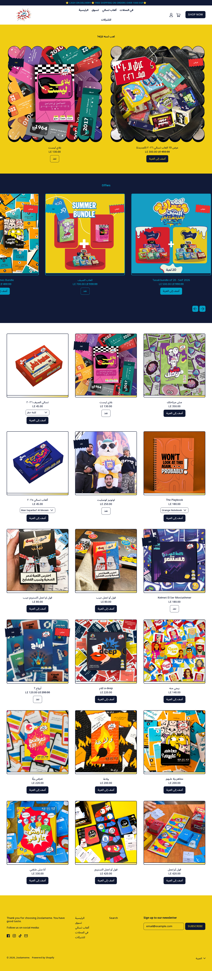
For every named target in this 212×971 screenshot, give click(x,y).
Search (113, 918)
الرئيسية (83, 10)
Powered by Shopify (43, 957)
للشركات (106, 20)
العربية (199, 958)
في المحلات (126, 10)
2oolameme (22, 957)
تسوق (95, 10)
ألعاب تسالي (109, 10)
